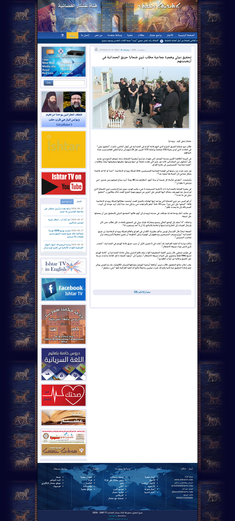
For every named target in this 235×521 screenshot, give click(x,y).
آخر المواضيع (67, 201)
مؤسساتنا (87, 486)
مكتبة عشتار (118, 492)
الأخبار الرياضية (148, 483)
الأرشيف (151, 486)
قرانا (90, 480)
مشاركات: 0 (125, 50)
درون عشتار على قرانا (114, 480)
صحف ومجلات (117, 477)
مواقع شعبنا (86, 489)
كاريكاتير (120, 495)
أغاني (121, 486)
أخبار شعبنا (150, 477)
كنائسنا (89, 483)
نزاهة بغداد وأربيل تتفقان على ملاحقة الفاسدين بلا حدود (63, 210)
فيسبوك (57, 486)
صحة (58, 477)
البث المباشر (55, 480)
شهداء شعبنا (86, 477)
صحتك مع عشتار (116, 498)
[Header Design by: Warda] (117, 32)
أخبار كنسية (149, 492)
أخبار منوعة (149, 489)
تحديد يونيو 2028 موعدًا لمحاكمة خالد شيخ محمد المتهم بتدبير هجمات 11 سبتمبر (65, 234)
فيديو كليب (118, 489)
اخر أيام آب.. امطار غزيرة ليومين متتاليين (65, 221)
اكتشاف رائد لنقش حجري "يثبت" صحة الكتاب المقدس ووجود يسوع (148, 41)
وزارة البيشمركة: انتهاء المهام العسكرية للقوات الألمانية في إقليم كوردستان (63, 246)
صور (122, 483)
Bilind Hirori (122, 516)
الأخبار (79, 201)
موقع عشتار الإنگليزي (51, 483)
